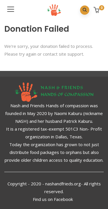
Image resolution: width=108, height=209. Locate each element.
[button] (97, 10)
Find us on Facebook (53, 199)
